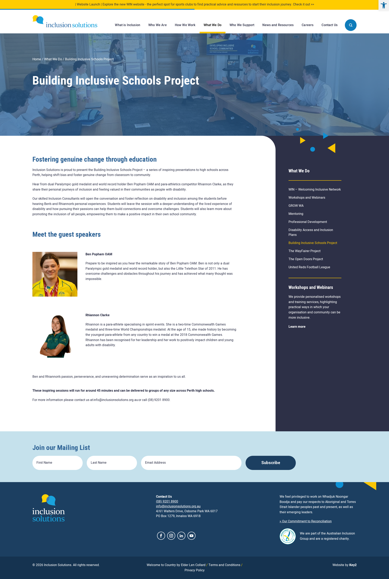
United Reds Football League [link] (309, 267)
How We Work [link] (185, 25)
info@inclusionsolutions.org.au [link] (178, 506)
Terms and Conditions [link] (224, 565)
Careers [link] (307, 25)
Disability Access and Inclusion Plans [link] (311, 232)
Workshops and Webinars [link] (307, 197)
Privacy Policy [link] (195, 570)
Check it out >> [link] (303, 4)
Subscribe (270, 463)
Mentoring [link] (296, 213)
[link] (383, 5)
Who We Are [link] (157, 25)
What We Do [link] (213, 25)
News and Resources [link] (278, 25)
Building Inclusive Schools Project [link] (313, 243)
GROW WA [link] (296, 205)
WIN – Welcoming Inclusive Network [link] (315, 189)
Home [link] (36, 59)
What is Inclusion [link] (127, 25)
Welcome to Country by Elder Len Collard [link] (176, 565)
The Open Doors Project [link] (306, 259)
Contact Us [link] (330, 25)
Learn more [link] (297, 326)
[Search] (351, 25)
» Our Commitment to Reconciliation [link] (306, 521)
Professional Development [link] (308, 222)
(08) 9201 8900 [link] (167, 501)
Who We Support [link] (242, 25)
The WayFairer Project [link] (305, 251)
